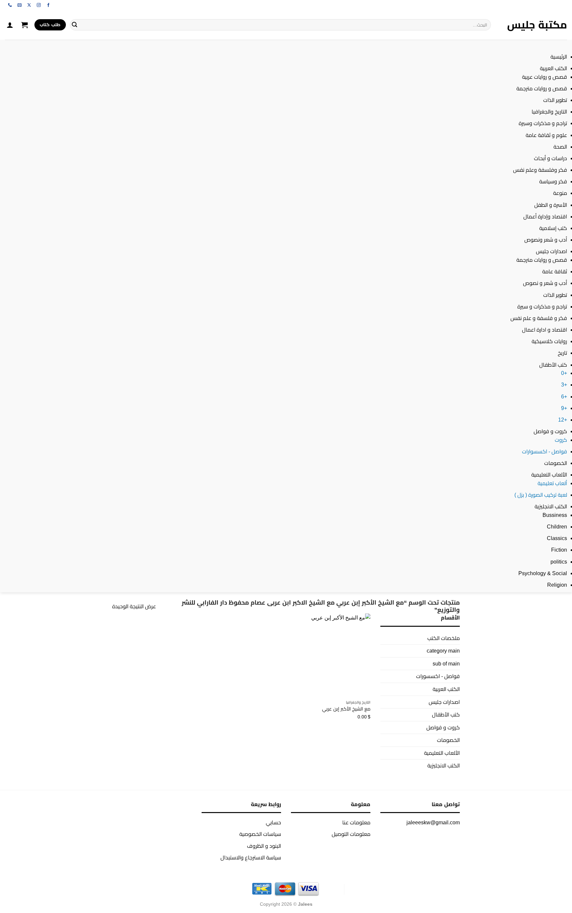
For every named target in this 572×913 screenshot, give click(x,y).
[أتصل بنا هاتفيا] (10, 5)
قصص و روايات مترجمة (541, 88)
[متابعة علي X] (29, 5)
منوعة (560, 193)
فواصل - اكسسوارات (544, 451)
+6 (564, 396)
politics (558, 562)
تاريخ (562, 353)
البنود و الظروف (264, 846)
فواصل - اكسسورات (438, 676)
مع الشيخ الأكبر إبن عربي (346, 708)
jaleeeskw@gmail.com (433, 822)
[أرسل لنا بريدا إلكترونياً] (19, 5)
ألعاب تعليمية (552, 483)
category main (443, 651)
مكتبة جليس (537, 25)
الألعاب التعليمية (549, 475)
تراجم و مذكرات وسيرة (543, 123)
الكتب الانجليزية (551, 506)
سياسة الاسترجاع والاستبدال (250, 857)
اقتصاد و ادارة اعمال (544, 330)
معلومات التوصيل (351, 834)
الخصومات (555, 463)
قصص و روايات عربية (544, 77)
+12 (562, 420)
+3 (564, 385)
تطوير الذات (555, 100)
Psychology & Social (542, 573)
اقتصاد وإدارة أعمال (545, 216)
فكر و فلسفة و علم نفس (538, 318)
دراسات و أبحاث (550, 158)
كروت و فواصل (550, 431)
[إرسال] (74, 24)
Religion (557, 585)
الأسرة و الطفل (550, 205)
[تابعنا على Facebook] (48, 5)
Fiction (559, 550)
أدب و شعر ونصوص (545, 240)
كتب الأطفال (553, 365)
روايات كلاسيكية (549, 341)
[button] (24, 25)
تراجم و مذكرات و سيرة (542, 306)
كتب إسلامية (553, 228)
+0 (564, 373)
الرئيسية (558, 57)
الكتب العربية (553, 68)
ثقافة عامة (554, 271)
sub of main (446, 663)
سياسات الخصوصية (260, 834)
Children (557, 526)
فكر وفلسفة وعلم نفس (540, 170)
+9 (564, 408)
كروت (561, 440)
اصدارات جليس (551, 251)
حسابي (273, 822)
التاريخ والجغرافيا (549, 111)
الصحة (560, 147)
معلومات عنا (356, 822)
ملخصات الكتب (443, 638)
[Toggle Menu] (560, 46)
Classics (557, 538)
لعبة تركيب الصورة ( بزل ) (540, 495)
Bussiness (555, 515)
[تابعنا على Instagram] (38, 5)
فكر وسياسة (553, 181)
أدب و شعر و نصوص (545, 283)
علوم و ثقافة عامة (546, 135)
